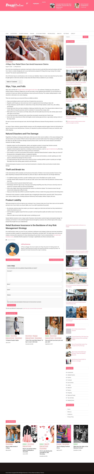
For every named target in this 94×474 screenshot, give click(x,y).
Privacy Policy (71, 416)
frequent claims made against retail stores (28, 89)
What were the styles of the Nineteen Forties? (81, 447)
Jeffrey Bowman (17, 66)
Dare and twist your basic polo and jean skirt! (54, 341)
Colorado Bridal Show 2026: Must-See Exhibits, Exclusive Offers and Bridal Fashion (61, 6)
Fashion (32, 33)
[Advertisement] (47, 21)
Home (7, 33)
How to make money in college (12, 447)
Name (8, 284)
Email (8, 289)
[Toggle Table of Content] (19, 82)
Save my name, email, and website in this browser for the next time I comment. (24, 301)
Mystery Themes (40, 472)
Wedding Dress (51, 33)
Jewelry (73, 33)
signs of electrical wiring (52, 149)
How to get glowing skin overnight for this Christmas (46, 452)
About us (69, 411)
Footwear (66, 33)
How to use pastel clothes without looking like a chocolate (29, 450)
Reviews (69, 390)
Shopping (35, 335)
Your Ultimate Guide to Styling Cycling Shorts (57, 259)
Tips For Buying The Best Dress (63, 447)
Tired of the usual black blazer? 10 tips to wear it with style (34, 341)
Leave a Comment (11, 239)
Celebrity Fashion (23, 33)
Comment (9, 271)
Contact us (70, 414)
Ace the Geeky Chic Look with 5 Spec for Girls (14, 259)
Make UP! (59, 33)
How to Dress (14, 335)
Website (9, 295)
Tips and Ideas (9, 61)
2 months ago (56, 8)
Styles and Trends (41, 33)
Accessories (14, 33)
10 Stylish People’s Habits (12, 340)
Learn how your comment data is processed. (32, 308)
